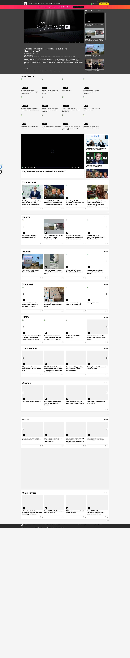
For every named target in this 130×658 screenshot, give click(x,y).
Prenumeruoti (104, 3)
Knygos (27, 71)
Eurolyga (35, 3)
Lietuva (42, 3)
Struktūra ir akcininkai (68, 524)
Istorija (33, 71)
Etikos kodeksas (101, 524)
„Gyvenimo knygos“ (57, 71)
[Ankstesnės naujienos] (23, 192)
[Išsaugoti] (40, 208)
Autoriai (75, 524)
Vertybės (47, 524)
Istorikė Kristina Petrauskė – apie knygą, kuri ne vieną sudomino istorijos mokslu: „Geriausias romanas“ (49, 56)
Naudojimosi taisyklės (82, 524)
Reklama (34, 524)
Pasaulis (50, 3)
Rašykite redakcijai (28, 524)
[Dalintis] (42, 208)
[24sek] (30, 4)
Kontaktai (52, 524)
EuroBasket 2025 (57, 3)
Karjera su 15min (41, 524)
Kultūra (26, 53)
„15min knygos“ (48, 71)
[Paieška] (85, 3)
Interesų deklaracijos (59, 524)
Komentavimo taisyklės (92, 524)
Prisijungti (95, 3)
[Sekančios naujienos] (107, 192)
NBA (39, 3)
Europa (46, 3)
